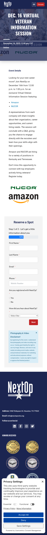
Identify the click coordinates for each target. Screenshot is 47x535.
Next (33, 322)
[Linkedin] (14, 426)
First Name (14, 243)
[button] (34, 4)
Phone (12, 278)
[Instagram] (26, 426)
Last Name (13, 254)
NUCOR (14, 106)
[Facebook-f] (20, 426)
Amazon (15, 102)
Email (11, 266)
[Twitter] (32, 426)
